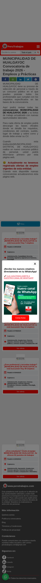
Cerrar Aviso (20, 318)
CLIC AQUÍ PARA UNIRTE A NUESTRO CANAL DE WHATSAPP (18, 277)
